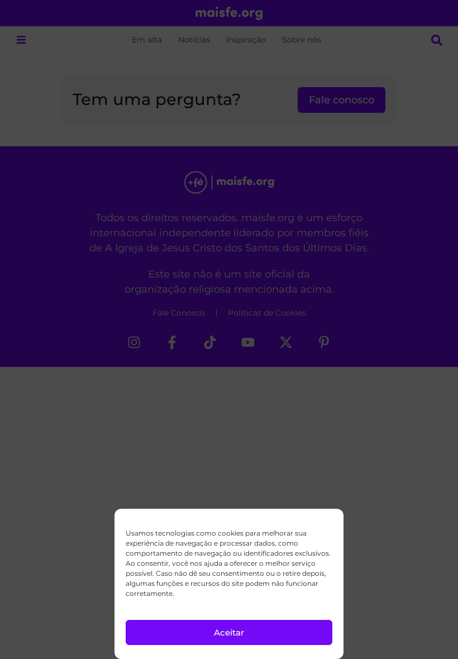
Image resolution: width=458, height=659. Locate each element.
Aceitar (229, 632)
